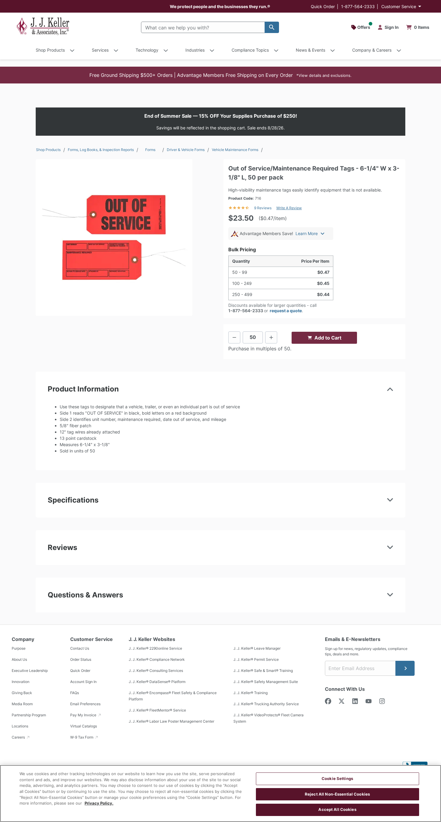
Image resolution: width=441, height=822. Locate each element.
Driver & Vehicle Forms (186, 149)
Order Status (80, 659)
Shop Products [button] (50, 50)
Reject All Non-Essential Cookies (337, 794)
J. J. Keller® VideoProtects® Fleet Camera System (268, 718)
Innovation (20, 681)
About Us (19, 659)
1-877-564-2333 (358, 6)
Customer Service (398, 6)
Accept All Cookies (337, 809)
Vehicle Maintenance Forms (235, 149)
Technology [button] (147, 50)
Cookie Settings (337, 778)
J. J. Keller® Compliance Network (157, 659)
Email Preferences (85, 704)
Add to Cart (327, 338)
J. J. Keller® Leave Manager (256, 648)
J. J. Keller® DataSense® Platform (157, 681)
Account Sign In (83, 681)
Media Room (22, 704)
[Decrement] (234, 337)
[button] (220, 75)
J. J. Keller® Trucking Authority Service (266, 704)
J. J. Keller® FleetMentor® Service (157, 710)
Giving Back (22, 693)
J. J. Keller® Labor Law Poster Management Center (171, 721)
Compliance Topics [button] (250, 50)
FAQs (74, 693)
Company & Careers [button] (372, 50)
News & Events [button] (310, 50)
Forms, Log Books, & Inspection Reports (101, 149)
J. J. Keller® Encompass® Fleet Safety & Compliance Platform (173, 696)
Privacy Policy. (99, 803)
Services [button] (100, 50)
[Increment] (271, 337)
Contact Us (79, 648)
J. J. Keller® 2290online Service (155, 648)
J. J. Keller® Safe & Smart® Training (263, 670)
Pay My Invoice (83, 715)
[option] (114, 237)
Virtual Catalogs (83, 726)
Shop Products (48, 149)
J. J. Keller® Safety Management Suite (265, 681)
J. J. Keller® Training (250, 693)
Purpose (19, 648)
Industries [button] (195, 50)
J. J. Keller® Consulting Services (156, 670)
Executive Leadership (30, 670)
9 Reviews (263, 208)
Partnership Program (29, 715)
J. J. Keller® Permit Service (256, 659)
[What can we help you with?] (272, 27)
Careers (19, 737)
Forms (150, 149)
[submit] (405, 668)
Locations (20, 726)
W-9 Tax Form (82, 737)
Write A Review (289, 208)
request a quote (286, 310)
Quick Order (323, 6)
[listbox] (114, 237)
